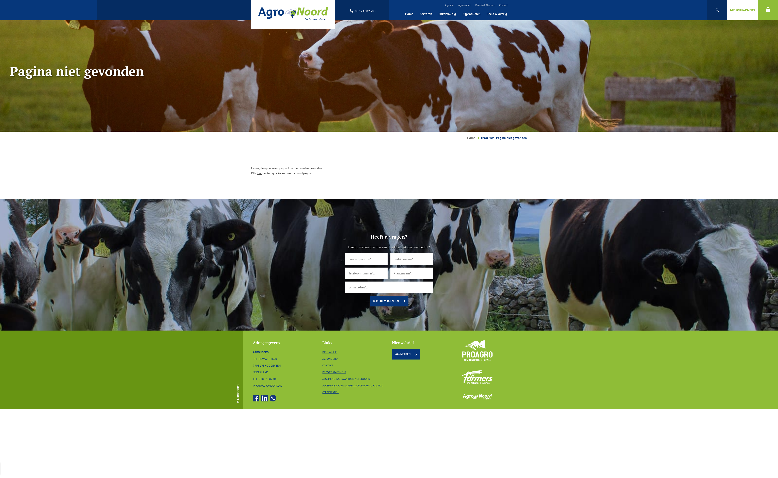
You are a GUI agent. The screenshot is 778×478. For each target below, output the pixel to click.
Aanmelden (402, 354)
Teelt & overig (497, 14)
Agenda (449, 5)
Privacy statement (334, 372)
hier (259, 173)
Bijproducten (472, 14)
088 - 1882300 (365, 11)
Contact (503, 5)
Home (409, 14)
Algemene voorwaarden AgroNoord (346, 379)
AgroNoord (464, 5)
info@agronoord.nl (267, 385)
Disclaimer (329, 352)
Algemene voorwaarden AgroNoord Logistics (352, 385)
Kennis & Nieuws (484, 5)
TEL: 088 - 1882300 (265, 379)
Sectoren (426, 14)
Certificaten (330, 392)
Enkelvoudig (447, 14)
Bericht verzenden (386, 301)
